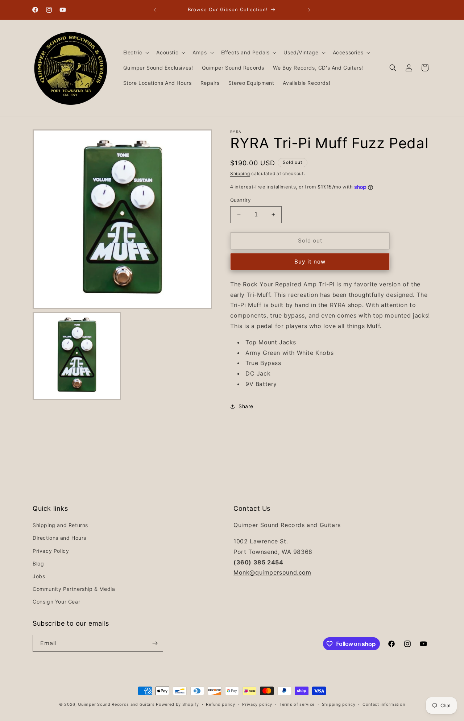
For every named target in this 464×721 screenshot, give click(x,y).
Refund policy (220, 704)
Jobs (39, 576)
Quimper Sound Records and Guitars (116, 704)
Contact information (383, 704)
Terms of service (297, 704)
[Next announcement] (309, 10)
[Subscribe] (155, 643)
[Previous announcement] (155, 10)
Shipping (240, 173)
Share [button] (246, 406)
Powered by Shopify (177, 704)
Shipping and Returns (60, 525)
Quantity (240, 200)
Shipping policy (339, 704)
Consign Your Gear (56, 601)
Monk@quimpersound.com (272, 572)
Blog (38, 563)
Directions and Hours (59, 538)
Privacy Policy (51, 551)
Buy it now (310, 261)
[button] (135, 52)
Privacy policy (257, 704)
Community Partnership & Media (74, 589)
